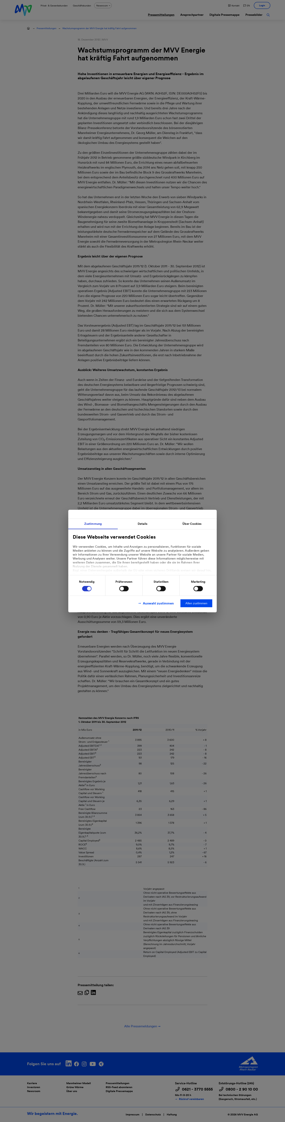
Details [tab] (142, 523)
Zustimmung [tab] (93, 523)
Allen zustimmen (196, 603)
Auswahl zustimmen (158, 603)
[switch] (124, 588)
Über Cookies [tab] (191, 523)
